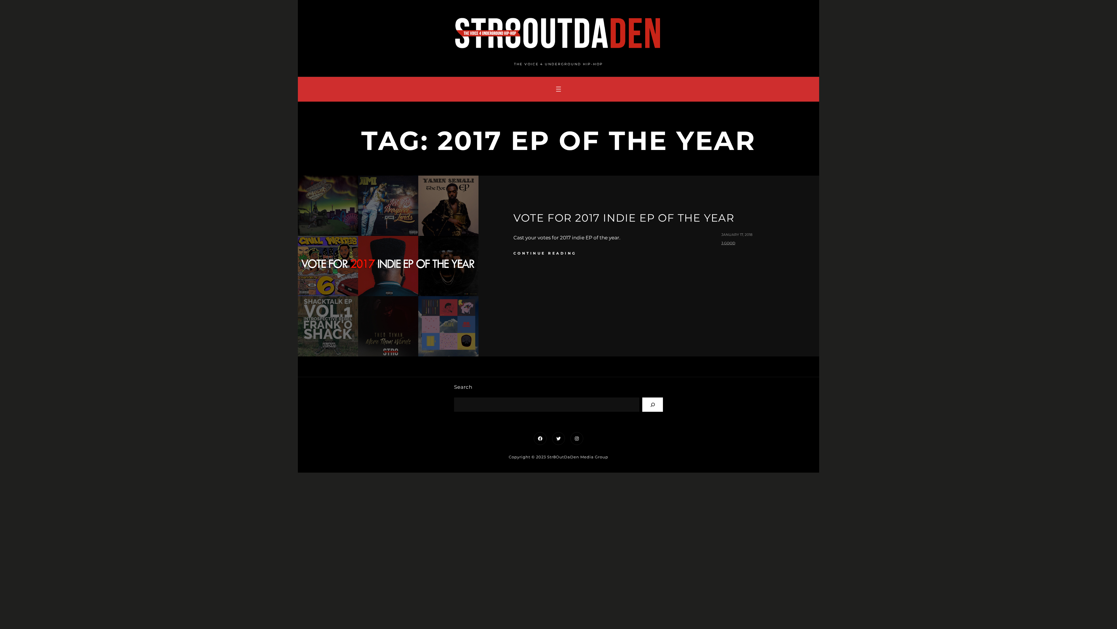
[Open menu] (558, 89)
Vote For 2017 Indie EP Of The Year (623, 217)
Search (463, 387)
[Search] (652, 404)
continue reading (545, 253)
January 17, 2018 (737, 234)
